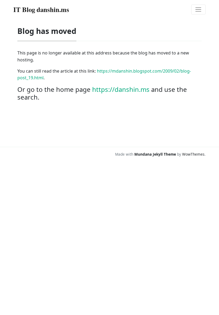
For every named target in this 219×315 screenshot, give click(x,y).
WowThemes (193, 154)
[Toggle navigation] (198, 10)
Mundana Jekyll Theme (155, 154)
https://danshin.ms (121, 89)
